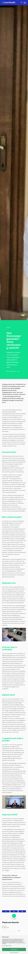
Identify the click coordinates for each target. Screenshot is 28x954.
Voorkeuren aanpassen (14, 952)
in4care (21, 882)
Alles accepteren (14, 949)
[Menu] (24, 2)
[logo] (8, 2)
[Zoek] (21, 2)
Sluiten (10, 945)
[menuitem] (21, 2)
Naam (19, 930)
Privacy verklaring (5, 945)
